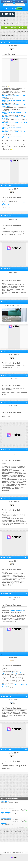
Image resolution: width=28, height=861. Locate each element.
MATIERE (3, 23)
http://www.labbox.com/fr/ (17, 610)
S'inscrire (21, 1)
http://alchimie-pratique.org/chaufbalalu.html (14, 673)
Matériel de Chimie (5, 823)
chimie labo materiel (6, 812)
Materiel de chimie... (6, 818)
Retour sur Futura (7, 1)
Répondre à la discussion (14, 27)
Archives (9, 852)
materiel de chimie (5, 807)
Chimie (9, 23)
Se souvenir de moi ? (11, 8)
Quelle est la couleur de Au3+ (11, 794)
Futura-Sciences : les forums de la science (11, 22)
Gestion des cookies (20, 852)
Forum (5, 20)
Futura (4, 852)
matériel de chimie (5, 801)
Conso (13, 852)
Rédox (22, 794)
